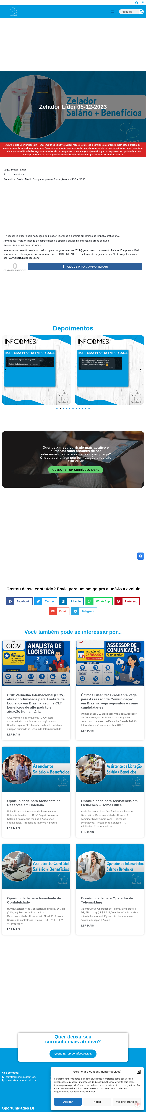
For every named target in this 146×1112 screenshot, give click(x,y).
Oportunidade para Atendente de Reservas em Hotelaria (34, 803)
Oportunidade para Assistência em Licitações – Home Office (109, 803)
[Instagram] (142, 2)
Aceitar (68, 1101)
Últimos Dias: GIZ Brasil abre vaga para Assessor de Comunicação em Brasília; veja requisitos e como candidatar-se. (109, 701)
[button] (139, 1071)
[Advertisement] (73, 45)
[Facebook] (136, 2)
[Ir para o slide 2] (60, 408)
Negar (97, 1101)
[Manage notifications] (137, 1104)
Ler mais (13, 734)
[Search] (141, 11)
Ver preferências (127, 1101)
